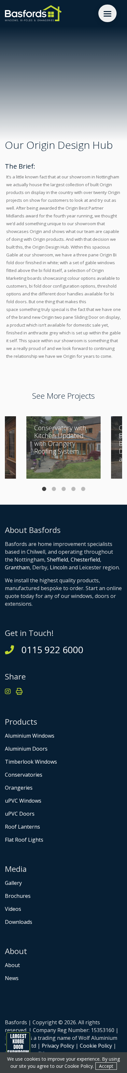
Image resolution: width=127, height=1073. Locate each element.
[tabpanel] (63, 447)
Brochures (18, 895)
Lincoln (58, 567)
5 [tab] (83, 488)
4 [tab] (73, 488)
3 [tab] (63, 488)
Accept (106, 1066)
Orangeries (19, 787)
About (12, 965)
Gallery (13, 882)
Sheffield (57, 559)
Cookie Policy (96, 1045)
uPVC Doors (20, 813)
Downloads (18, 921)
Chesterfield (85, 559)
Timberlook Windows (31, 761)
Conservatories (23, 774)
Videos (13, 908)
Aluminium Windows (29, 735)
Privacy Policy (58, 1045)
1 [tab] (44, 488)
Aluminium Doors (26, 748)
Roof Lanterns (22, 826)
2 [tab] (53, 488)
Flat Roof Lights (24, 839)
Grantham (17, 567)
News (12, 978)
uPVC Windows (23, 800)
